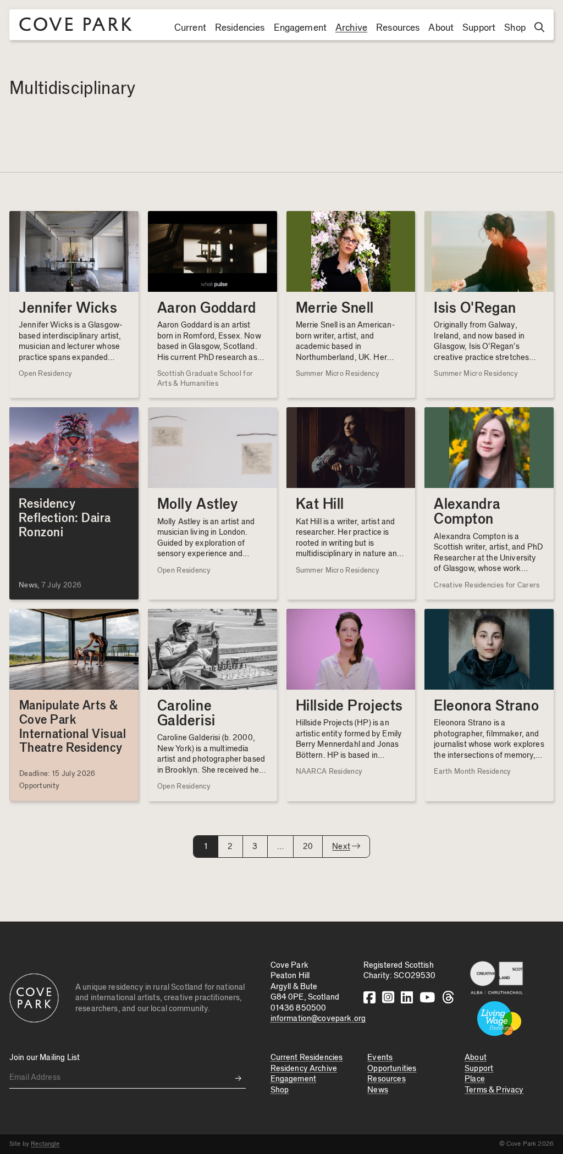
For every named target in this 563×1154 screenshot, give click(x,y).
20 (308, 846)
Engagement (300, 28)
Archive (351, 28)
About (441, 28)
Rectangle (45, 1143)
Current (190, 28)
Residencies (240, 28)
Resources (398, 28)
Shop (515, 28)
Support (478, 28)
